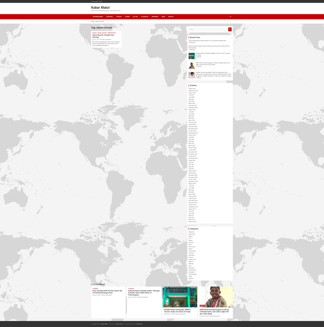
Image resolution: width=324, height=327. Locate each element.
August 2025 (192, 88)
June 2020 (191, 188)
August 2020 (192, 183)
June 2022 (191, 139)
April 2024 (191, 101)
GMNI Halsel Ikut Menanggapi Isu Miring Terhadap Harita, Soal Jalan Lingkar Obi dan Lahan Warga (214, 312)
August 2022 (192, 135)
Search (230, 29)
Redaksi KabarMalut (106, 39)
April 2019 (191, 217)
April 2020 (191, 192)
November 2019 (193, 202)
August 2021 (192, 160)
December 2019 (193, 200)
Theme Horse (119, 324)
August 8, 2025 (96, 295)
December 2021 (193, 152)
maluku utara (192, 259)
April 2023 (191, 118)
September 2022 (193, 133)
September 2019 (193, 207)
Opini (163, 16)
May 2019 (191, 215)
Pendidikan (191, 272)
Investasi (191, 253)
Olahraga (144, 16)
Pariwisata (191, 268)
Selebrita (191, 278)
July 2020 (191, 186)
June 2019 (191, 213)
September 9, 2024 (169, 314)
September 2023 (193, 107)
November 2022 (193, 128)
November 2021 (193, 154)
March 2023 (192, 120)
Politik (135, 16)
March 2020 (192, 194)
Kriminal (191, 257)
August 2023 (192, 109)
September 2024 (193, 90)
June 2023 (191, 114)
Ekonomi (191, 242)
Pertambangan (193, 274)
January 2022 (192, 150)
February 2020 (192, 196)
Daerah (119, 16)
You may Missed (98, 284)
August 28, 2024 (204, 316)
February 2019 (192, 221)
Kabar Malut (100, 8)
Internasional (98, 16)
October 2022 (192, 131)
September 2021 (193, 158)
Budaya (170, 16)
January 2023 (192, 124)
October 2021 (192, 156)
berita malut (192, 234)
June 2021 (191, 164)
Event (190, 244)
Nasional (109, 16)
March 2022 (192, 145)
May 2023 (191, 116)
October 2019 (192, 205)
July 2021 (191, 162)
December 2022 (193, 126)
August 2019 (192, 209)
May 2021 (191, 167)
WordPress (139, 324)
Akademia (155, 16)
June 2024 (191, 97)
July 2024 (191, 95)
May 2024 (191, 99)
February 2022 (192, 148)
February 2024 (192, 105)
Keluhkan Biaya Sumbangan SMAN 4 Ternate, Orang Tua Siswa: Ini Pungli (177, 311)
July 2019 (191, 211)
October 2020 (192, 179)
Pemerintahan (111, 33)
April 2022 (191, 143)
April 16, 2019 (96, 39)
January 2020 (192, 198)
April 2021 (191, 169)
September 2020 (193, 181)
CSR (190, 238)
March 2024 (192, 103)
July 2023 (191, 112)
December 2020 (193, 175)
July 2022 (191, 137)
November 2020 (193, 177)
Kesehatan (191, 255)
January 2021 (192, 173)
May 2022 (191, 141)
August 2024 (192, 93)
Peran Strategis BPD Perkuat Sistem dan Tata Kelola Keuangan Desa (107, 292)
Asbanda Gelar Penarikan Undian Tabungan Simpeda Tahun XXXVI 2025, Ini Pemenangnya (144, 293)
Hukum (127, 16)
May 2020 (191, 190)
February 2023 (192, 122)
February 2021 (192, 171)
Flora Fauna (192, 247)
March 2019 (192, 219)
